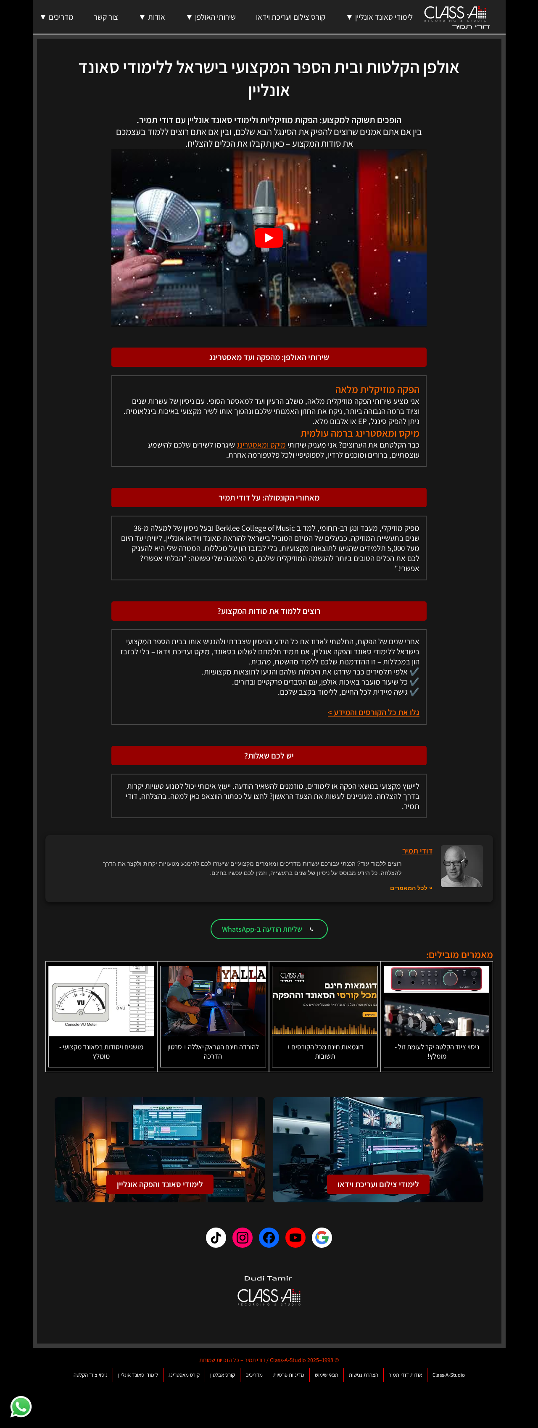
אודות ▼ (151, 17)
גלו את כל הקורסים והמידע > (373, 712)
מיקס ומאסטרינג (261, 445)
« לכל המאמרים (411, 888)
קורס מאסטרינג (184, 1374)
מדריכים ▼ (56, 17)
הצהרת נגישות (363, 1374)
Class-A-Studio (449, 1374)
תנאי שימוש (326, 1374)
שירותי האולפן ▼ (210, 17)
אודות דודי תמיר (405, 1374)
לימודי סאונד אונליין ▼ (379, 17)
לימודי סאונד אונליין (138, 1374)
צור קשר (106, 17)
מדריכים (254, 1374)
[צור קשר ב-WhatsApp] (21, 1407)
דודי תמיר (417, 850)
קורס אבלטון (222, 1374)
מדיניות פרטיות (288, 1374)
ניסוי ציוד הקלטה (91, 1374)
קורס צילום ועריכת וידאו (290, 17)
